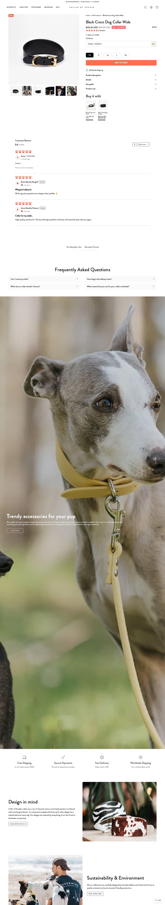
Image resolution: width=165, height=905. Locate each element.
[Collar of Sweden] (82, 7)
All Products (96, 15)
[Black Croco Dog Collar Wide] (16, 91)
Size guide (90, 84)
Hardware (89, 38)
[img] (154, 27)
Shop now (15, 531)
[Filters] (134, 144)
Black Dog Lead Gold (90, 113)
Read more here (95, 894)
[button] (145, 7)
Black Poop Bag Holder (102, 113)
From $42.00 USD (90, 117)
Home (88, 15)
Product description (93, 75)
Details (88, 79)
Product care (90, 88)
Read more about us (18, 824)
